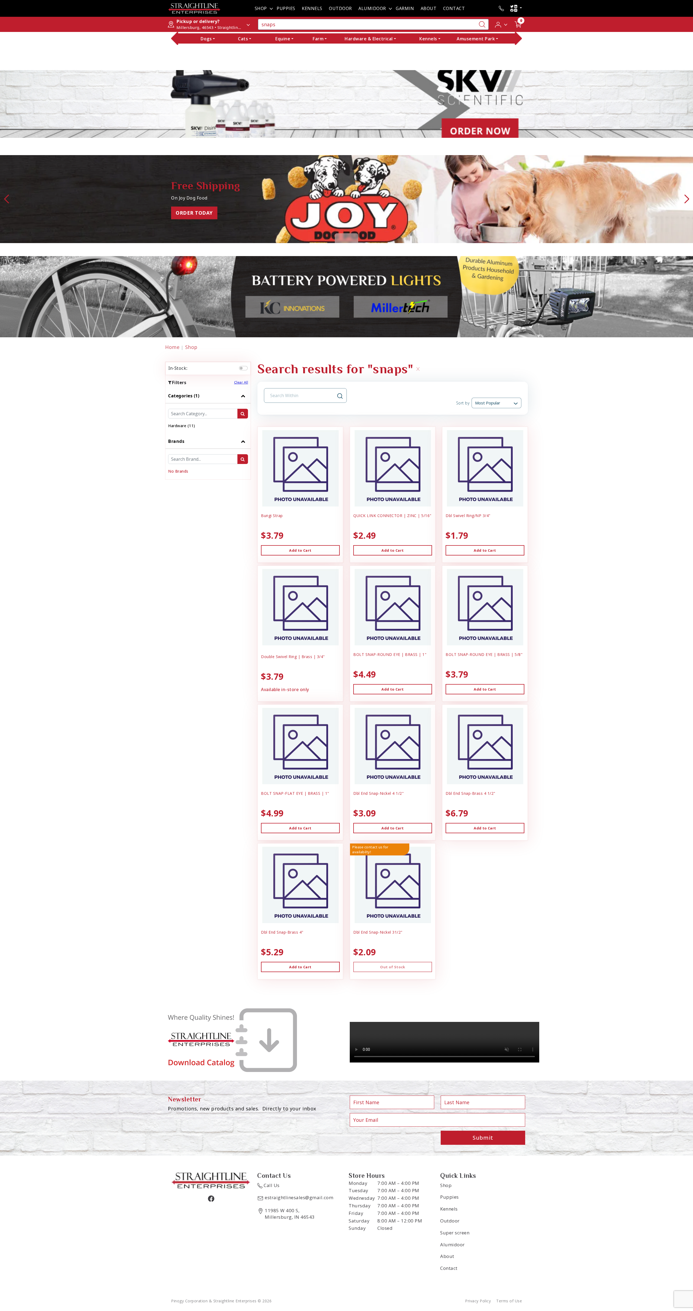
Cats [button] (243, 39)
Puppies (286, 8)
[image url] (194, 8)
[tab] (208, 411)
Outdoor (340, 8)
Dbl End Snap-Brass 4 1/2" (470, 793)
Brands (176, 441)
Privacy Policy (478, 1300)
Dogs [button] (206, 39)
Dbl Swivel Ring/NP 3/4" (468, 515)
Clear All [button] (241, 382)
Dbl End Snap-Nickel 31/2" (378, 932)
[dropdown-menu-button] (271, 8)
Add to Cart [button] (300, 550)
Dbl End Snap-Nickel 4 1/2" (378, 793)
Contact (454, 8)
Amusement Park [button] (476, 39)
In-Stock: (178, 368)
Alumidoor (452, 1244)
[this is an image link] (211, 1180)
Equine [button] (282, 39)
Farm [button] (318, 39)
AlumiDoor (372, 8)
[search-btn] (242, 414)
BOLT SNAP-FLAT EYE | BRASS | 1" (295, 793)
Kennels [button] (428, 39)
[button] (501, 24)
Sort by (462, 403)
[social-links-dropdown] (516, 8)
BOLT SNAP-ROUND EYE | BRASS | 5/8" (484, 654)
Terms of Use (509, 1300)
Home (172, 347)
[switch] (243, 368)
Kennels (312, 8)
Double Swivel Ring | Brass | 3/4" (293, 656)
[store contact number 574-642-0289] (501, 8)
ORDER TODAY (194, 213)
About (429, 8)
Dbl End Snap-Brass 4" (282, 932)
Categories (183, 396)
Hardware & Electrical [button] (369, 39)
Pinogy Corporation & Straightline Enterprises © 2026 (221, 1300)
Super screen (454, 1233)
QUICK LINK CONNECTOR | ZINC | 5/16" (392, 515)
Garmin (405, 8)
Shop (261, 8)
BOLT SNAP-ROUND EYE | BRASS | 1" (389, 654)
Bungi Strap (272, 515)
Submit (483, 1137)
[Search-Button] (482, 24)
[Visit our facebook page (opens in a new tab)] (210, 1198)
